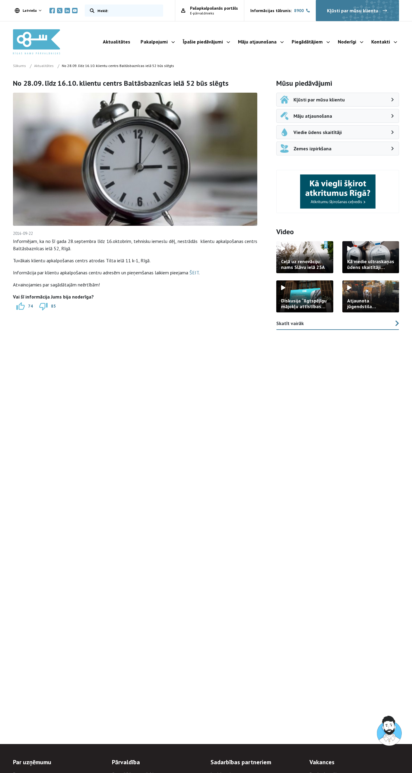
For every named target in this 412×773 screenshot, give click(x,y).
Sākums (19, 65)
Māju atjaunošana (257, 42)
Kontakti (380, 42)
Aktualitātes (116, 42)
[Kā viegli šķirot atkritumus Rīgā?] (338, 191)
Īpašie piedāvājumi (203, 42)
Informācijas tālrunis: (277, 10)
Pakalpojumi (154, 42)
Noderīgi (347, 42)
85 (53, 305)
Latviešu (30, 10)
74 (30, 305)
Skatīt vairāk (290, 323)
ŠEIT (194, 273)
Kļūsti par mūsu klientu (352, 11)
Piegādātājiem (307, 42)
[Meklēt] (91, 11)
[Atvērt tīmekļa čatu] (390, 731)
